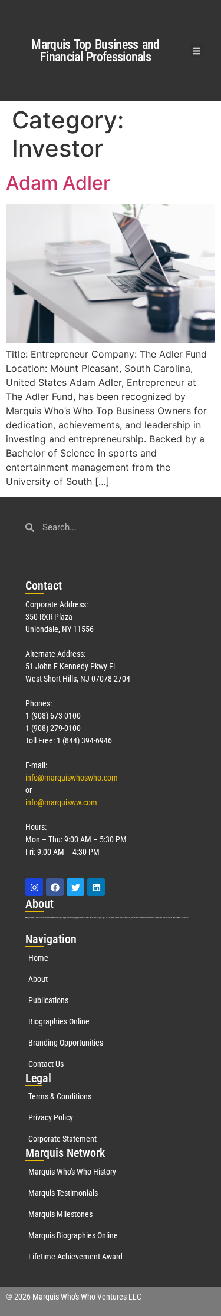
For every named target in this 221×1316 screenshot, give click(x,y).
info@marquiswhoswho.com (71, 777)
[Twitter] (75, 887)
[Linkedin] (96, 887)
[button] (197, 51)
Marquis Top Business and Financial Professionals (95, 50)
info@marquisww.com (61, 802)
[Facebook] (55, 887)
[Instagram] (34, 887)
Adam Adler (58, 182)
